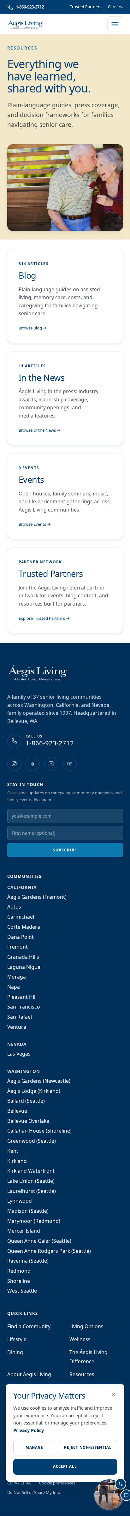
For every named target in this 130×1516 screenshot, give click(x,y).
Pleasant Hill (22, 996)
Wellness (80, 1339)
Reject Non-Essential (87, 1447)
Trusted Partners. (86, 6)
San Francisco (23, 1006)
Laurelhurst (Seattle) (31, 1190)
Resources (81, 1374)
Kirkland (17, 1161)
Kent (12, 1150)
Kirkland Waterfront (31, 1170)
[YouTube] (69, 764)
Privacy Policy (28, 1430)
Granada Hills (23, 956)
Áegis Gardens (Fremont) (37, 896)
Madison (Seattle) (28, 1210)
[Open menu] (115, 24)
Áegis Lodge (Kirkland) (33, 1090)
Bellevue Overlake (28, 1120)
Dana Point (20, 936)
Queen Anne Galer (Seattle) (39, 1240)
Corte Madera (23, 926)
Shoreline (18, 1280)
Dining (15, 1352)
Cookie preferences (57, 1483)
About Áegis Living (29, 1374)
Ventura (16, 1026)
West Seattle (22, 1290)
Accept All (65, 1466)
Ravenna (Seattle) (28, 1260)
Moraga (16, 976)
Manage (34, 1447)
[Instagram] (14, 764)
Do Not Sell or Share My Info (33, 1492)
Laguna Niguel (24, 966)
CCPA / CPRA (19, 1483)
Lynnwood (19, 1200)
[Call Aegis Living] (120, 1483)
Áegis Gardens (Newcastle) (38, 1080)
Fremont (17, 946)
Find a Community (28, 1326)
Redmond (19, 1270)
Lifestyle (17, 1339)
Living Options (86, 1326)
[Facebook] (33, 764)
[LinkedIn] (51, 764)
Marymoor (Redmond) (33, 1220)
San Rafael (19, 1016)
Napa (13, 986)
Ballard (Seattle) (26, 1100)
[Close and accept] (113, 1394)
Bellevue (17, 1110)
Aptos (14, 906)
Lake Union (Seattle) (31, 1180)
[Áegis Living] (25, 24)
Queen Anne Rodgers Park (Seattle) (49, 1250)
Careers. (115, 6)
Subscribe (65, 850)
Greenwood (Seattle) (31, 1140)
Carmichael (20, 916)
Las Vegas (19, 1053)
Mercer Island (23, 1230)
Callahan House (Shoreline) (39, 1130)
